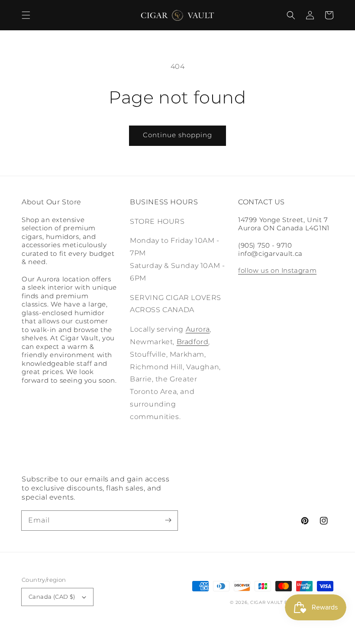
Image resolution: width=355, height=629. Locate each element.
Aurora (198, 329)
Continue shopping (177, 135)
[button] (26, 15)
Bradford (193, 342)
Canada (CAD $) (52, 596)
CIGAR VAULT (266, 602)
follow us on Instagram (277, 270)
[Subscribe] (168, 520)
